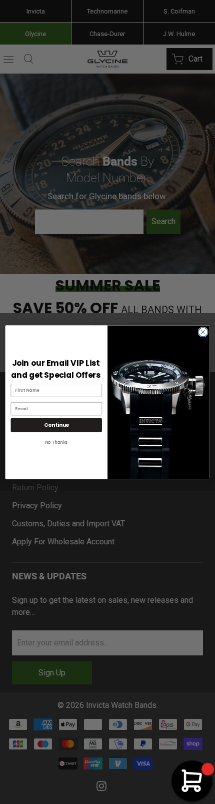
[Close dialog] (203, 331)
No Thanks (56, 442)
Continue (56, 425)
